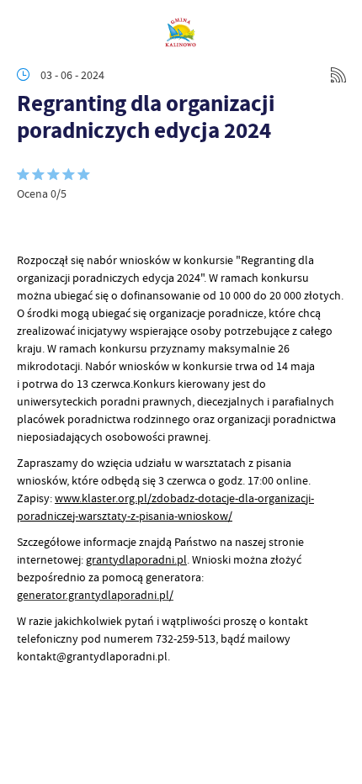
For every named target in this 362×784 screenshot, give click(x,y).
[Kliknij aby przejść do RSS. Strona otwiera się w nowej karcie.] (338, 74)
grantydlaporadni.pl (136, 559)
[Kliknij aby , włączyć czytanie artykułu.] (30, 226)
